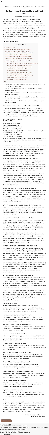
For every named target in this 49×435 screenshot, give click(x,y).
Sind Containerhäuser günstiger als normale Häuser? (19, 72)
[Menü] (1, 2)
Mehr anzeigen (6, 420)
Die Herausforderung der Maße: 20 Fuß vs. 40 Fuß (17, 51)
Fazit (5, 81)
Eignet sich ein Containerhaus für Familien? (17, 79)
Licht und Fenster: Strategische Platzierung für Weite (18, 56)
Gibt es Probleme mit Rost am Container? (17, 77)
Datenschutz (9, 434)
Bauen (22, 6)
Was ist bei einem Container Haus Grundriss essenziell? (17, 49)
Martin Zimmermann (18, 16)
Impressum (3, 434)
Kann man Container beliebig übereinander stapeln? (19, 65)
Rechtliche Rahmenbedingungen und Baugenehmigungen (19, 58)
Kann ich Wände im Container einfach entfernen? (18, 74)
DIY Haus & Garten (15, 6)
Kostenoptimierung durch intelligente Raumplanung (17, 60)
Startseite (6, 6)
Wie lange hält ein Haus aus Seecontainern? (17, 70)
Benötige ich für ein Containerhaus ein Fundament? (19, 67)
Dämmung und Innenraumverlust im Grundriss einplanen (18, 54)
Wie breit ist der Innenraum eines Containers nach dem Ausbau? (22, 63)
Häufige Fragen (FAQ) (9, 61)
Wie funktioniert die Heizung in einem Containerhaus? (20, 75)
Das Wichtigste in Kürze (9, 47)
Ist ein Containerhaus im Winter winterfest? (17, 68)
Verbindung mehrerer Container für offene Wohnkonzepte (19, 53)
